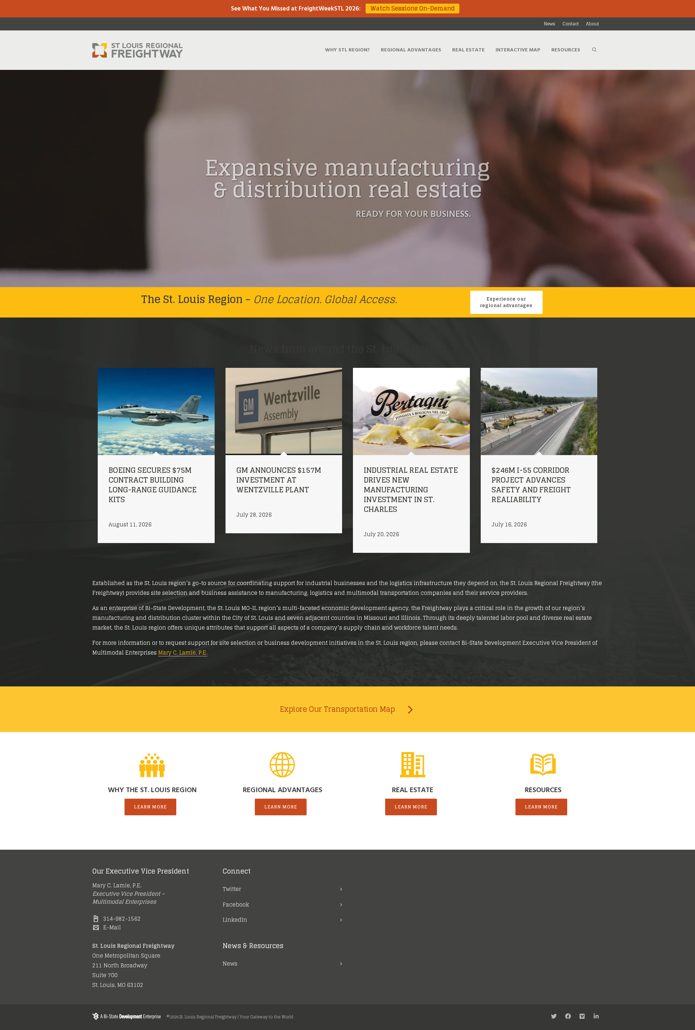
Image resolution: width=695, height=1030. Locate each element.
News (230, 963)
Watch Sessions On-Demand (412, 8)
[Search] (594, 50)
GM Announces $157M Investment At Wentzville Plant (278, 480)
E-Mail (112, 927)
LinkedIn (235, 920)
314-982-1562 (122, 919)
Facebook (236, 904)
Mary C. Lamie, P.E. (182, 652)
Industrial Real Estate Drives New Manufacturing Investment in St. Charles (411, 490)
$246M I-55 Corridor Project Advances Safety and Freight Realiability (531, 485)
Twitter (232, 889)
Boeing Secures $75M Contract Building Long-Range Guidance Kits (153, 485)
